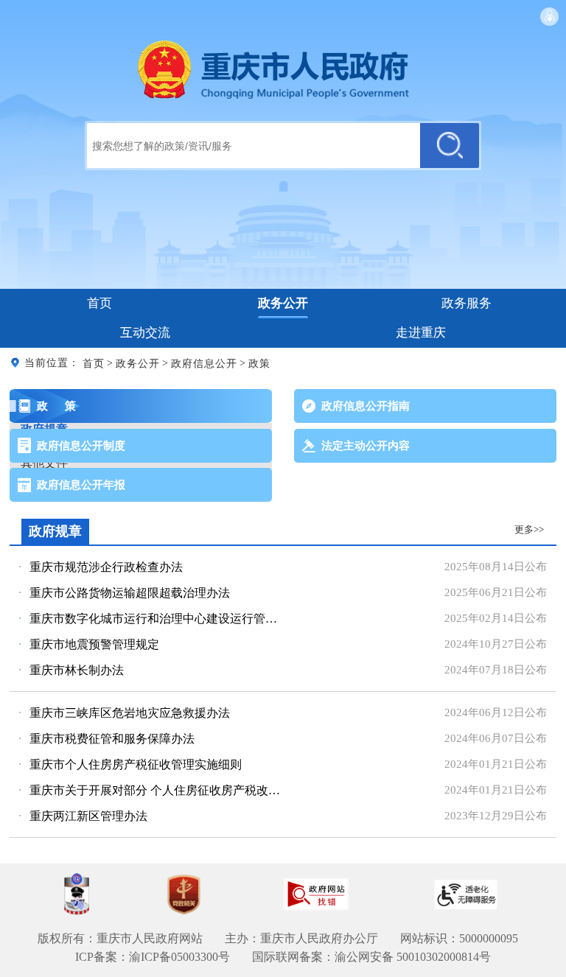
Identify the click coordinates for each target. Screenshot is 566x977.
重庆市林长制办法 (76, 670)
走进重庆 (421, 333)
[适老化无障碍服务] (466, 894)
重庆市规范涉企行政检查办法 (106, 567)
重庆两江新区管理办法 (88, 816)
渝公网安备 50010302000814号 (413, 956)
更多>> (529, 529)
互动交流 (145, 333)
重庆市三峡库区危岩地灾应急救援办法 (129, 713)
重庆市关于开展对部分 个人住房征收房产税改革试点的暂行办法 (158, 790)
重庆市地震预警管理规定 (94, 644)
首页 (99, 303)
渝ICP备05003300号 (179, 956)
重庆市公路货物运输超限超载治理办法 (129, 592)
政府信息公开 (204, 362)
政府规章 (55, 531)
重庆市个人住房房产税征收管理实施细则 (135, 764)
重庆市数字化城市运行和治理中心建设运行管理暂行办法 (158, 618)
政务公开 (283, 303)
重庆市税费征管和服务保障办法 (112, 738)
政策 (259, 362)
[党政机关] (183, 894)
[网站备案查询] (76, 894)
